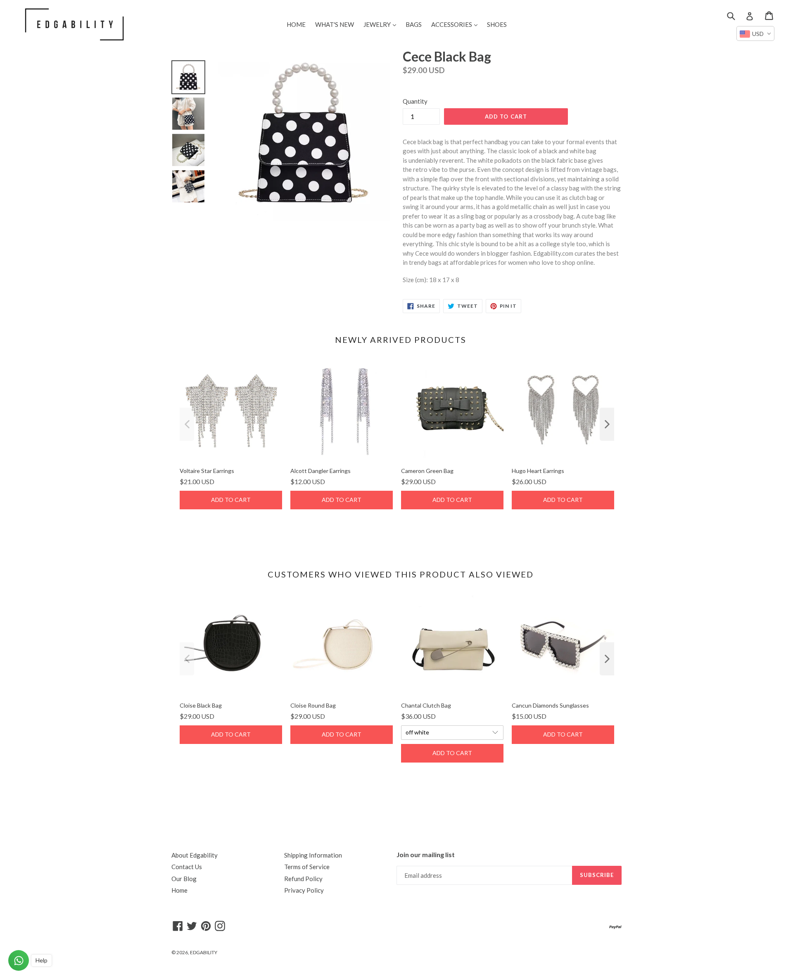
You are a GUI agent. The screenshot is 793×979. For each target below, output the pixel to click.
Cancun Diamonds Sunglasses (550, 705)
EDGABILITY (203, 952)
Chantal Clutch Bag (426, 705)
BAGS (414, 24)
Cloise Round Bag (313, 705)
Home (179, 890)
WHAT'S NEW (334, 24)
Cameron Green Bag (427, 470)
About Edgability (194, 855)
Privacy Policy (304, 890)
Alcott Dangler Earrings (320, 470)
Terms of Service (307, 866)
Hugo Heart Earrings (538, 470)
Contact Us (186, 866)
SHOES (497, 24)
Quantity (415, 101)
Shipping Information (313, 855)
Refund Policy (303, 878)
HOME (296, 24)
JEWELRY (381, 24)
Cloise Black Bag (201, 705)
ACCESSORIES (456, 24)
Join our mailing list (425, 854)
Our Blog (184, 878)
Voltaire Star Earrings (207, 470)
